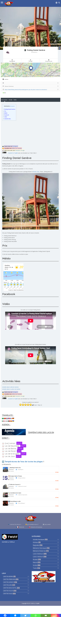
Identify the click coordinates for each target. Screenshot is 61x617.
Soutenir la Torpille (13, 153)
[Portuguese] (9, 421)
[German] (13, 418)
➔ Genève (11, 471)
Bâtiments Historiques (39, 548)
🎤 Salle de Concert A (14, 484)
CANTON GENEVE (8, 582)
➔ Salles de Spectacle (22, 494)
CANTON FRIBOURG (9, 579)
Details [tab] (10, 100)
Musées (35, 559)
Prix (4, 111)
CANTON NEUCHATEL (9, 588)
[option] (30, 28)
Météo (5, 113)
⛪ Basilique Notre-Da (14, 467)
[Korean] (7, 421)
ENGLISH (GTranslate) (36, 527)
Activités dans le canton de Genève (11, 389)
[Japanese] (5, 421)
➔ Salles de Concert (22, 486)
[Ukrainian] (13, 421)
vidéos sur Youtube (17, 148)
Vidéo (5, 117)
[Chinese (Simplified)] (5, 418)
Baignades (36, 545)
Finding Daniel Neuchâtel (10, 241)
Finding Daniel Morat (9, 237)
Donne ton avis (48, 61)
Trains (35, 568)
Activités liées (7, 118)
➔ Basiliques (20, 469)
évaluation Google (20, 150)
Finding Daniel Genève (9, 109)
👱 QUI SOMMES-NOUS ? (31, 524)
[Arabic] (3, 418)
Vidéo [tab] (15, 100)
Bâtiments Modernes (39, 551)
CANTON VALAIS (8, 591)
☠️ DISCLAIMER (47, 524)
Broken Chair (36, 171)
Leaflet (57, 76)
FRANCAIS (21, 527)
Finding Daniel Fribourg (10, 239)
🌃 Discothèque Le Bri (14, 501)
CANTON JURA (7, 585)
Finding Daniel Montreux (10, 235)
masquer (12, 106)
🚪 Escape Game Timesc (15, 476)
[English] (9, 418)
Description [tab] (4, 100)
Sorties (35, 565)
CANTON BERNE (8, 576)
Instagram (15, 146)
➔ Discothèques (21, 503)
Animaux (35, 542)
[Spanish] (11, 421)
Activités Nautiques (38, 539)
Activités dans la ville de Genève (10, 387)
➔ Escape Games (21, 478)
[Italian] (3, 421)
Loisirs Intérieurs (38, 557)
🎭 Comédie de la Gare (14, 493)
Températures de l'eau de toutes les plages (24, 461)
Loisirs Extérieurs (38, 554)
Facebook (6, 115)
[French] (11, 418)
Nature (35, 562)
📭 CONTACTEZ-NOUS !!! (14, 524)
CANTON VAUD (7, 593)
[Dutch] (7, 418)
